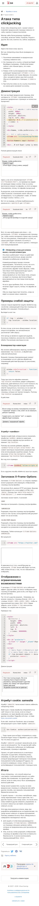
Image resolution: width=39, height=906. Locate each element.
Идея (4, 44)
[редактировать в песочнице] (35, 156)
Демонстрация (10, 91)
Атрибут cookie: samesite (17, 700)
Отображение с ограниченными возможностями (11, 580)
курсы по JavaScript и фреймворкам (25, 866)
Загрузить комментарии (19, 878)
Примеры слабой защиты (17, 300)
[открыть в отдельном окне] (30, 156)
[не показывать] (34, 866)
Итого (5, 770)
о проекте (18, 896)
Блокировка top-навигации (13, 345)
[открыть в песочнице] (36, 106)
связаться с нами (18, 901)
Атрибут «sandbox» (10, 431)
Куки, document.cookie (9, 718)
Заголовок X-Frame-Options (18, 476)
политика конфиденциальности (18, 890)
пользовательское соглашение (18, 892)
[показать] (33, 106)
